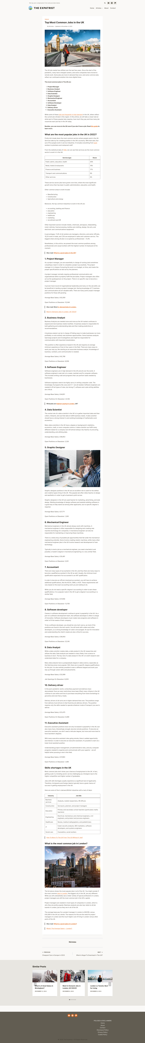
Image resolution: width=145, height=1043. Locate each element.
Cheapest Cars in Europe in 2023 (53, 953)
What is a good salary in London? (65, 924)
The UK (47, 19)
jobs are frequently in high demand (71, 114)
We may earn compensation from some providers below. (44, 3)
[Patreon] (115, 3)
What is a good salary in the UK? (65, 253)
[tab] (69, 999)
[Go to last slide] (35, 984)
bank (95, 143)
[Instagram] (111, 3)
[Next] (109, 984)
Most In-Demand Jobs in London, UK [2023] (61, 312)
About (106, 8)
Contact (113, 8)
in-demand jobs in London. (67, 307)
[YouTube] (108, 3)
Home (92, 8)
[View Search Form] (105, 3)
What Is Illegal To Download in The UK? (89, 953)
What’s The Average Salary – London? (59, 928)
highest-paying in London (65, 404)
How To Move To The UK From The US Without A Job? (64, 837)
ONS (65, 150)
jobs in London (62, 893)
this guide (94, 126)
